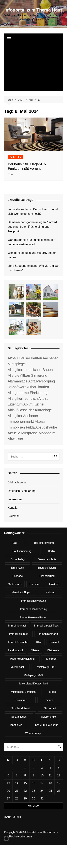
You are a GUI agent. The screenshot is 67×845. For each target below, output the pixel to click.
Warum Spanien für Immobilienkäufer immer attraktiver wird (31, 242)
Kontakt (12, 507)
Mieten (35, 650)
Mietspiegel (17, 666)
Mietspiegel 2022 (33, 675)
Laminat (54, 642)
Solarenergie (48, 716)
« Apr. (7, 816)
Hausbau (34, 584)
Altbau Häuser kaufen (25, 358)
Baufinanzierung (22, 551)
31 (42, 798)
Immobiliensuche (18, 642)
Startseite (14, 516)
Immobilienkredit (18, 633)
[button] (6, 838)
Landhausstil (15, 650)
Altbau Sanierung (33, 375)
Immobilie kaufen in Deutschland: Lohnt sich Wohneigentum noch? (33, 211)
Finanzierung (46, 575)
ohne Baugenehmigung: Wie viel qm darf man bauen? (33, 268)
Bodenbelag (17, 559)
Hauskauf (53, 584)
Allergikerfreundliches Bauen (30, 370)
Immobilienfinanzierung (33, 608)
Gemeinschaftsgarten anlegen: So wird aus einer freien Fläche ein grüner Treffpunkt (32, 227)
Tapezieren (15, 724)
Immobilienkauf (17, 625)
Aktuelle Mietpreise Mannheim (31, 433)
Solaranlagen (18, 716)
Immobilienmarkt (48, 633)
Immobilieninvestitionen (33, 617)
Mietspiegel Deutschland (33, 683)
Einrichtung (17, 567)
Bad (15, 542)
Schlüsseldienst (20, 708)
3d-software (17, 387)
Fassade (18, 575)
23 (33, 790)
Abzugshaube (46, 427)
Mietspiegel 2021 (46, 666)
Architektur (15, 157)
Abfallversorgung (41, 381)
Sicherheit (50, 708)
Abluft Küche (33, 404)
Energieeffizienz (47, 567)
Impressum (15, 499)
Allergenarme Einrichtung (28, 393)
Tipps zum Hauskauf (45, 724)
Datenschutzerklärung (22, 490)
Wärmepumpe (33, 733)
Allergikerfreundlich (23, 398)
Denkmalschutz (47, 559)
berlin (51, 551)
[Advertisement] (33, 66)
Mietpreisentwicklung (22, 658)
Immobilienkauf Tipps (46, 625)
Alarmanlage (18, 381)
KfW (38, 642)
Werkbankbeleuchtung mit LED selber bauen (32, 255)
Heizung (50, 592)
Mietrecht (51, 658)
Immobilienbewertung (33, 600)
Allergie (13, 375)
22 (25, 790)
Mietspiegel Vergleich (23, 691)
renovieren (20, 700)
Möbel (52, 691)
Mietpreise (53, 650)
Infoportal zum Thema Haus (33, 10)
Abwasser (15, 439)
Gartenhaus (15, 584)
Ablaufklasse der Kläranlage (30, 410)
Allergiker (15, 416)
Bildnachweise (17, 482)
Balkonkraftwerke (44, 542)
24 (42, 790)
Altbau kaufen (38, 387)
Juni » (17, 816)
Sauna (49, 700)
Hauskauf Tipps (21, 592)
